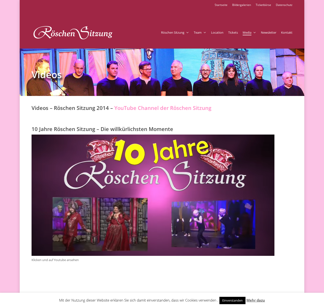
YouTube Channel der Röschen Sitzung (162, 107)
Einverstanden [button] (232, 300)
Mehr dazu (255, 300)
